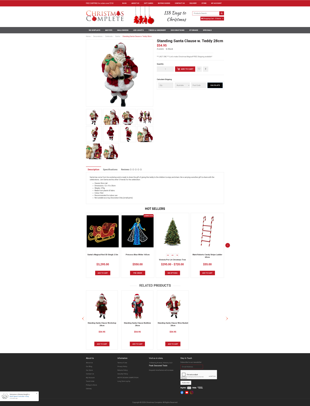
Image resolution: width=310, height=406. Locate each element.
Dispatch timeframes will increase (161, 370)
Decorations (177, 30)
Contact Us (180, 3)
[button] (199, 69)
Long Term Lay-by (123, 381)
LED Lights (138, 30)
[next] (227, 245)
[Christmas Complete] (105, 15)
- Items (212, 19)
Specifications (110, 169)
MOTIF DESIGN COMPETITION (127, 377)
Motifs (108, 30)
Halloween (122, 30)
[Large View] (94, 117)
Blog (124, 3)
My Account (90, 377)
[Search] (221, 13)
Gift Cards (148, 3)
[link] (181, 392)
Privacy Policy (122, 366)
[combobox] (206, 13)
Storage (193, 30)
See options (172, 273)
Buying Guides (164, 3)
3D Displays (94, 30)
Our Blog (89, 366)
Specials (207, 30)
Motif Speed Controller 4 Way (19, 396)
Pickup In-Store (91, 385)
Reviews (125, 169)
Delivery (193, 3)
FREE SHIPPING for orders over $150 (99, 3)
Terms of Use (122, 363)
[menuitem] (205, 69)
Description (93, 169)
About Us (135, 3)
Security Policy (122, 374)
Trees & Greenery (157, 30)
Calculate (215, 85)
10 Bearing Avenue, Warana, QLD (160, 363)
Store (204, 3)
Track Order (90, 381)
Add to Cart (187, 69)
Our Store (89, 370)
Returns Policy (122, 370)
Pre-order (137, 273)
